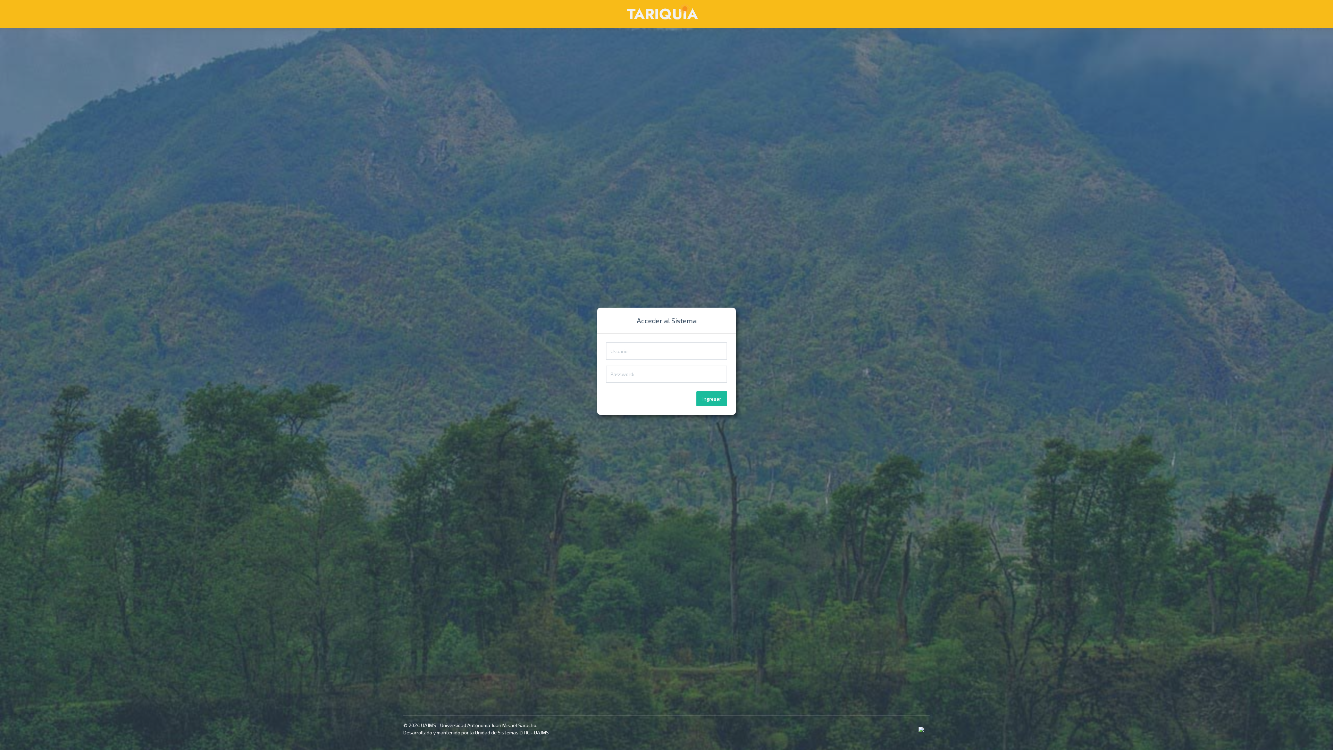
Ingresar (712, 399)
